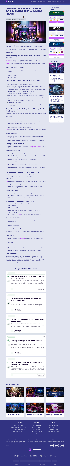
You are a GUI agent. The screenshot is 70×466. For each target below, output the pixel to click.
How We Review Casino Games (53, 431)
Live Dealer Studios (51, 1)
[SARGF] (51, 456)
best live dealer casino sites (35, 146)
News (63, 1)
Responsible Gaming (37, 429)
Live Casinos (33, 1)
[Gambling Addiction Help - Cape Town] (44, 456)
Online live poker (9, 60)
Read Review (56, 23)
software (19, 214)
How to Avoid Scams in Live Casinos (18, 429)
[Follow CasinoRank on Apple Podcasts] (63, 445)
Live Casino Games (41, 1)
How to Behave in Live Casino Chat (18, 431)
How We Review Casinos (53, 427)
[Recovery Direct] (24, 456)
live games (22, 238)
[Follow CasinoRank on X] (56, 445)
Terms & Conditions (42, 464)
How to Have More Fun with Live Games (18, 427)
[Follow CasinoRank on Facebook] (51, 445)
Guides (58, 1)
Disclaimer (53, 433)
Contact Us (53, 434)
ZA (6, 445)
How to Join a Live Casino (18, 425)
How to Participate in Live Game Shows (18, 433)
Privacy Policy (28, 464)
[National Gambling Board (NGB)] (16, 456)
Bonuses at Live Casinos (36, 427)
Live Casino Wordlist (37, 425)
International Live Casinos (37, 434)
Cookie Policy (16, 464)
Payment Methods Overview (36, 431)
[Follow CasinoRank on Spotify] (61, 445)
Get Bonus (57, 22)
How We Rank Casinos (53, 429)
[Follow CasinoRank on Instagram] (53, 445)
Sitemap (55, 464)
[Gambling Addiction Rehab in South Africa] (33, 456)
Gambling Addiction (37, 433)
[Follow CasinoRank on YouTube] (58, 445)
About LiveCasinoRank (53, 425)
